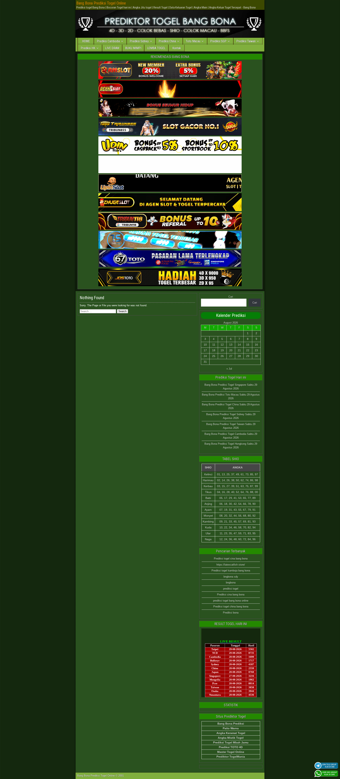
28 (239, 356)
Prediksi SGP (218, 41)
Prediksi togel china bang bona (230, 606)
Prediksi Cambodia (108, 41)
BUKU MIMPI (133, 48)
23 (256, 350)
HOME (86, 41)
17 (205, 350)
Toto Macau (193, 41)
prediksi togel (230, 588)
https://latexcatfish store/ (230, 564)
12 (222, 344)
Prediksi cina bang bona (230, 594)
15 (247, 344)
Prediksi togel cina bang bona (231, 558)
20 (230, 350)
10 (205, 344)
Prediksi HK (88, 48)
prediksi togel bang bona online (230, 600)
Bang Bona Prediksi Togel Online (101, 3)
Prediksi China (167, 41)
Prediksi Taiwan (246, 41)
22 (247, 350)
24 (205, 356)
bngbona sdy (231, 576)
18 (213, 350)
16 (256, 344)
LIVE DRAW (112, 48)
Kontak (176, 48)
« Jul (229, 368)
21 (239, 350)
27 (230, 356)
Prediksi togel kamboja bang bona (231, 570)
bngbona (231, 582)
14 (239, 344)
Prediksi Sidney (139, 41)
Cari (230, 296)
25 (213, 356)
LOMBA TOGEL (156, 48)
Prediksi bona (230, 612)
